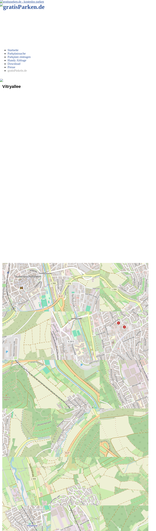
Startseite (13, 50)
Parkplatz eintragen (19, 57)
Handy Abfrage (17, 60)
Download (14, 63)
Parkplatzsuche (17, 53)
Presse (11, 67)
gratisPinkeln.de (17, 70)
